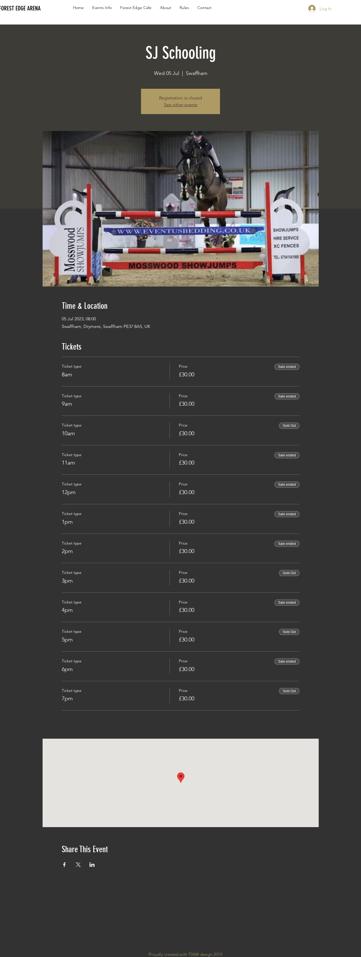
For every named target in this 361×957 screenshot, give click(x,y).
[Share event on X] (78, 864)
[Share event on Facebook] (64, 864)
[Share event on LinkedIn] (92, 864)
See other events (180, 104)
